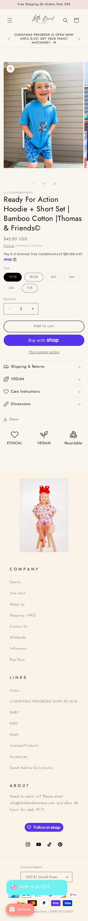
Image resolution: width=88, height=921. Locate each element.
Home (14, 691)
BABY (14, 713)
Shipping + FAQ (22, 615)
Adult (14, 735)
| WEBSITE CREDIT (61, 911)
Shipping (9, 245)
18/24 (34, 277)
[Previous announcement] (9, 39)
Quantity (10, 299)
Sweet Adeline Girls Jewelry (31, 768)
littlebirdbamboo (36, 911)
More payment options (44, 352)
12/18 (13, 277)
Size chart (18, 593)
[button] (9, 20)
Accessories (19, 757)
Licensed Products (24, 746)
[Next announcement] (79, 39)
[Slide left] (33, 183)
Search (15, 582)
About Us (17, 604)
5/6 (14, 289)
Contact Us (19, 626)
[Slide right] (54, 183)
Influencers (18, 648)
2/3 (56, 278)
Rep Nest (17, 660)
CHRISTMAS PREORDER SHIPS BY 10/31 (43, 702)
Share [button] (14, 419)
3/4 (74, 278)
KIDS (14, 724)
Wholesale (18, 637)
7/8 (30, 288)
